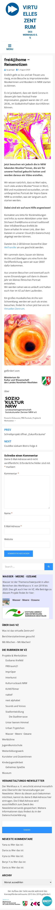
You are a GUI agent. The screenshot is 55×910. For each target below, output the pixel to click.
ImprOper (11, 671)
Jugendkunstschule (12, 745)
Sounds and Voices (16, 706)
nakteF (9, 694)
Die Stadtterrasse (18, 716)
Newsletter (8, 793)
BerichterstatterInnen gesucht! (18, 636)
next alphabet (13, 700)
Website (8, 539)
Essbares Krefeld (14, 660)
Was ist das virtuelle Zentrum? (18, 630)
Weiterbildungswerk (12, 751)
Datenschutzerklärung (14, 815)
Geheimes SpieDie (15, 767)
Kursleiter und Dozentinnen (17, 756)
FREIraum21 (12, 666)
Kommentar (11, 473)
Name (8, 513)
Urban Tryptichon (15, 728)
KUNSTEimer (12, 688)
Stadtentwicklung (15, 711)
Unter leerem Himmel (17, 722)
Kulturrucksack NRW (16, 683)
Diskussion (16, 418)
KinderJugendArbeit (12, 762)
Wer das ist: (17, 844)
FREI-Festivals (26, 418)
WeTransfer (10, 247)
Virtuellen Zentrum (14, 308)
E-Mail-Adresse (13, 526)
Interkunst (11, 677)
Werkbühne (8, 739)
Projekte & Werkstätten (14, 655)
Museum (6, 772)
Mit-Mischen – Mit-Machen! (16, 642)
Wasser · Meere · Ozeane (18, 733)
